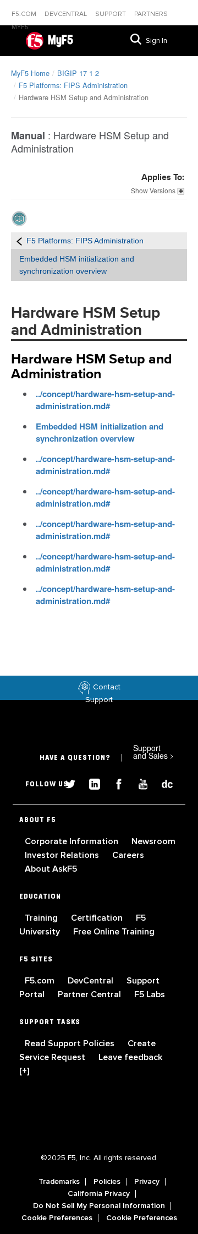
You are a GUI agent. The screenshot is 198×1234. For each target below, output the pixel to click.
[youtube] (139, 783)
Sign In (156, 40)
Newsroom (153, 841)
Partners (151, 14)
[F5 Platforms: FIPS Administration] (19, 241)
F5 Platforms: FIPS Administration (73, 85)
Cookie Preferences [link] (56, 1218)
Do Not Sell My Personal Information (99, 1206)
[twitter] (66, 783)
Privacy (147, 1182)
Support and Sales (153, 751)
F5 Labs (149, 994)
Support (111, 14)
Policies (107, 1182)
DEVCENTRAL (67, 14)
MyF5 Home (30, 73)
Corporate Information (72, 841)
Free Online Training (114, 931)
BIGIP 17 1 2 (78, 73)
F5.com (25, 14)
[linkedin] (90, 783)
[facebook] (114, 783)
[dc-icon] (162, 783)
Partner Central (90, 994)
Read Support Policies (71, 1043)
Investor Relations (63, 855)
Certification (98, 917)
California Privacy (99, 1194)
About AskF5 (51, 868)
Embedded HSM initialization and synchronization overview (99, 432)
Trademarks (59, 1182)
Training (42, 917)
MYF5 (20, 27)
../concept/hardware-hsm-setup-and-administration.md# (105, 400)
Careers (128, 855)
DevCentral (92, 980)
